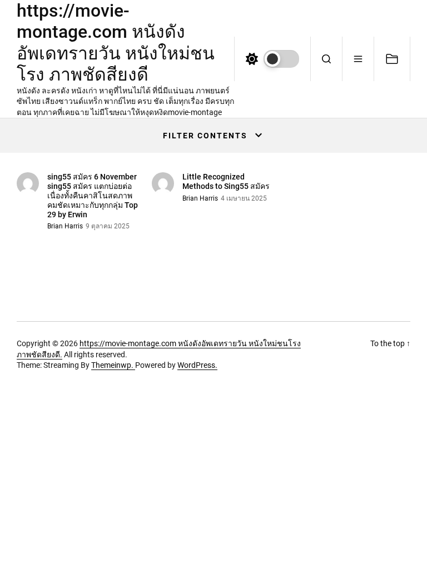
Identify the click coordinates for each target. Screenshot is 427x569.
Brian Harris (65, 226)
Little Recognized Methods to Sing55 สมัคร (226, 181)
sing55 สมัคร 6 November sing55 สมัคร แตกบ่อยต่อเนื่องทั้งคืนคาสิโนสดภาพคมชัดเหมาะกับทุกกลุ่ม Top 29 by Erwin (92, 195)
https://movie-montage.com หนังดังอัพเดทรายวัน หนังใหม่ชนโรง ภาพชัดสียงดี (116, 42)
